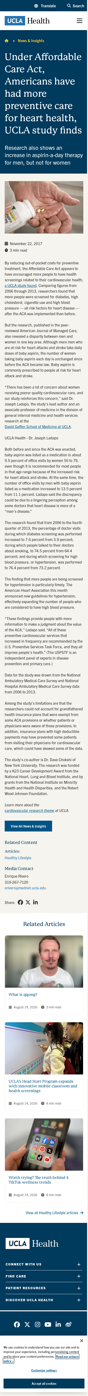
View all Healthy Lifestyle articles (52, 1212)
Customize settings (44, 1370)
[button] (45, 5)
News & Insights (31, 40)
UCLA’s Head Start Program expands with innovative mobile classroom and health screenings (43, 1086)
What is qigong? (23, 994)
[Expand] (78, 1264)
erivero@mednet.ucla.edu (25, 887)
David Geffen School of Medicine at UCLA (38, 426)
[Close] (82, 1341)
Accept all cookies (44, 1383)
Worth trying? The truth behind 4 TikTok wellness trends (39, 1180)
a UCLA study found (21, 285)
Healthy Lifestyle (18, 857)
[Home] (6, 40)
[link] (20, 902)
